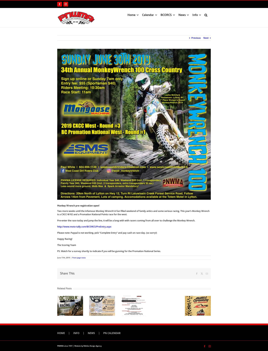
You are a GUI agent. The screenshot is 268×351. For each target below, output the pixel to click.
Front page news (79, 257)
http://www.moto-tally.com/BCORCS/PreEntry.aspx (84, 226)
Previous (196, 37)
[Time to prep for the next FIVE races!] (102, 305)
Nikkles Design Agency (92, 346)
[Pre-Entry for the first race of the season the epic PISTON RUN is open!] (134, 305)
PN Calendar (112, 333)
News (91, 333)
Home (61, 333)
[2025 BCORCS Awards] (198, 305)
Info (76, 333)
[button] (205, 15)
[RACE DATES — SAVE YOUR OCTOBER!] (70, 305)
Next (206, 37)
